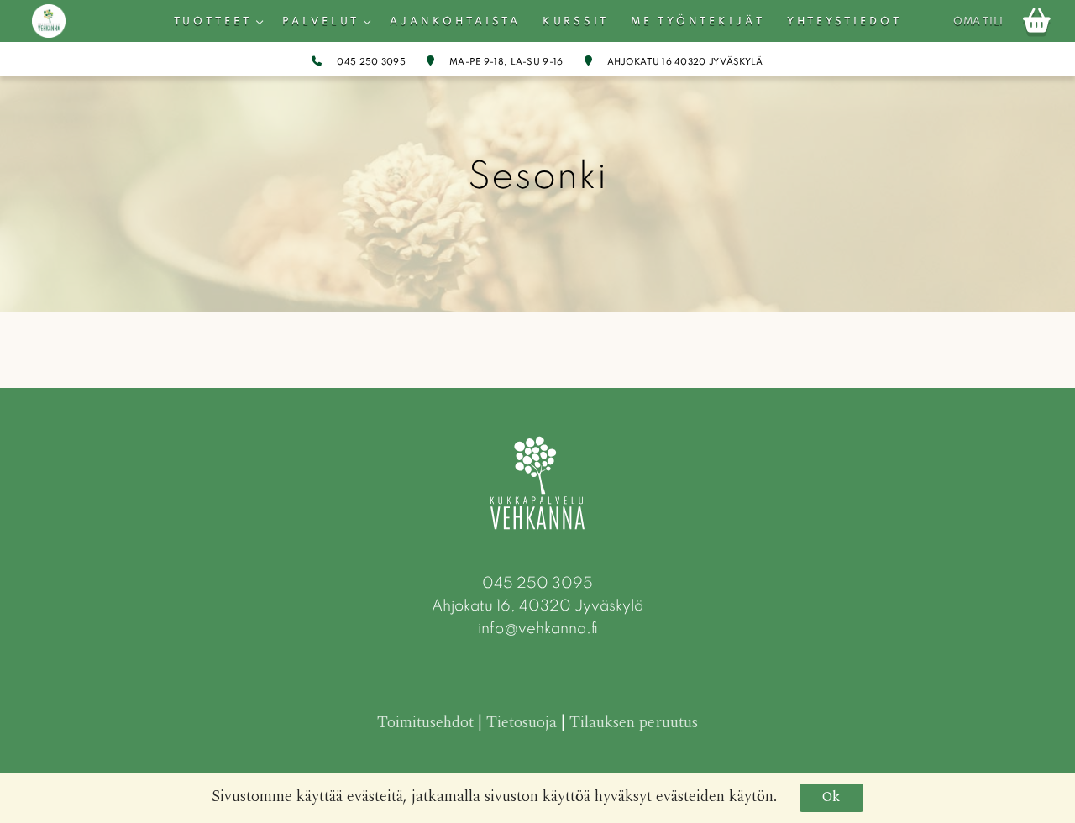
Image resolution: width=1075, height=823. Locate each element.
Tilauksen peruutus (633, 722)
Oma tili (978, 22)
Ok (831, 797)
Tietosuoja (521, 722)
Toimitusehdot (425, 722)
